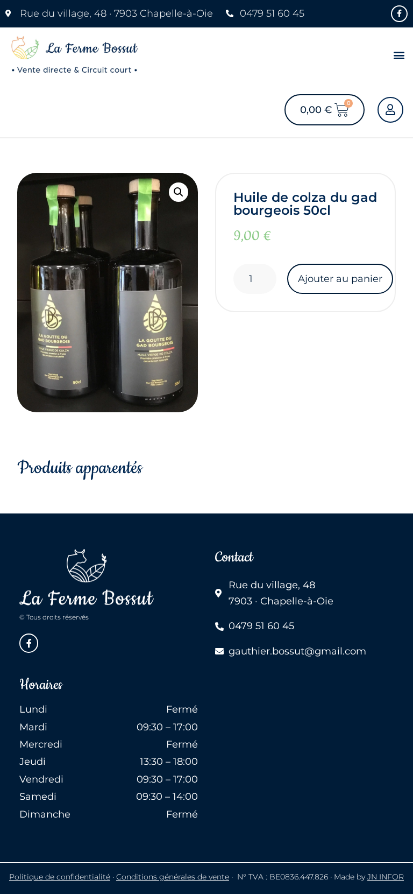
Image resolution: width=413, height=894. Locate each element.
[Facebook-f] (399, 13)
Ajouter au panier (340, 279)
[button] (399, 55)
